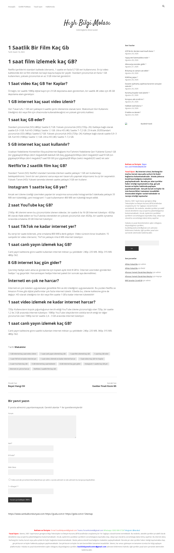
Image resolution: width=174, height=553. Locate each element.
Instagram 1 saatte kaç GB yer (96, 364)
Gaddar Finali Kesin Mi (104, 386)
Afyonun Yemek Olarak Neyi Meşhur (139, 272)
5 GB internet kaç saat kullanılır (43, 364)
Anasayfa (11, 7)
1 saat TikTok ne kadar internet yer (23, 359)
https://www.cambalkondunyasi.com (26, 513)
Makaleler (20, 347)
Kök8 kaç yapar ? (131, 77)
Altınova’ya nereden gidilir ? (135, 64)
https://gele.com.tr (74, 513)
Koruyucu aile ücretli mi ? (134, 99)
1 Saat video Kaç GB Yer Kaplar (91, 359)
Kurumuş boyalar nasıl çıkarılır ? (137, 93)
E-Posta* (11, 455)
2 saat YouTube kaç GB (18, 364)
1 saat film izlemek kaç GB (80, 354)
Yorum (10, 413)
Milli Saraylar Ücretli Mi (133, 280)
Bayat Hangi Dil (16, 386)
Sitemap (88, 513)
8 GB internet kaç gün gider (70, 364)
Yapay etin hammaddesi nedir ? (137, 58)
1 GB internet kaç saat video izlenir (23, 354)
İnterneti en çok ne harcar (19, 369)
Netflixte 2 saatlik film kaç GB (45, 369)
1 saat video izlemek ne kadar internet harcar (58, 359)
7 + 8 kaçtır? (13, 486)
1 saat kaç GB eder (101, 354)
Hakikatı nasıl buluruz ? (133, 106)
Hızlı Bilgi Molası (87, 23)
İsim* (10, 443)
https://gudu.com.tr (55, 513)
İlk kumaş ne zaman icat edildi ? (137, 71)
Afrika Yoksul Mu (131, 264)
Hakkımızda (50, 7)
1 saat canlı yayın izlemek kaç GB (53, 354)
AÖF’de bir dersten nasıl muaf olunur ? (139, 51)
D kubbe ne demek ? (133, 112)
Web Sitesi (12, 467)
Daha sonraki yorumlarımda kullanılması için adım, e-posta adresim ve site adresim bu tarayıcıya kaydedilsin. (53, 480)
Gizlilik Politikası (24, 7)
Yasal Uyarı (38, 7)
